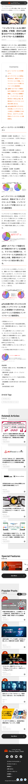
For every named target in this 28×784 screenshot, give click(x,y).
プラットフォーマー (6, 674)
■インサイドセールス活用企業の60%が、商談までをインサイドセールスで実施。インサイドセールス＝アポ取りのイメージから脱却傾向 (16, 81)
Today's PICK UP (22, 40)
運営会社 (9, 766)
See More (14, 575)
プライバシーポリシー (11, 771)
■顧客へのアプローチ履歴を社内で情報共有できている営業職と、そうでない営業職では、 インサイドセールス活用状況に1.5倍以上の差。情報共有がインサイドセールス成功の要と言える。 (16, 96)
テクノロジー (5, 619)
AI (3, 701)
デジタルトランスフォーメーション (10, 402)
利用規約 (9, 776)
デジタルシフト (6, 398)
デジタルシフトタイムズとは (13, 761)
